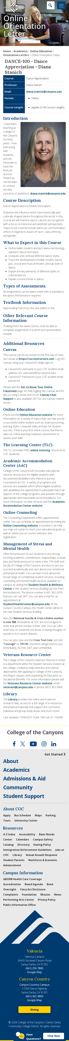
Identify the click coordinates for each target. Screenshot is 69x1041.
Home (7, 51)
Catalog (8, 844)
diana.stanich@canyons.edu (44, 91)
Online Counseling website (20, 525)
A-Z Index (9, 834)
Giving (34, 1009)
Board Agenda (34, 884)
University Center (25, 820)
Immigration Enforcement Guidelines (27, 850)
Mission (45, 894)
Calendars (22, 839)
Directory (23, 844)
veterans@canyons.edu (18, 687)
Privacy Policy (46, 899)
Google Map (34, 972)
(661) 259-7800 (34, 968)
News (57, 894)
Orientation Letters (16, 55)
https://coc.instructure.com (36, 359)
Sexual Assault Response (41, 855)
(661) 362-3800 (34, 996)
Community (18, 787)
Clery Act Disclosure (33, 889)
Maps (38, 815)
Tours (7, 820)
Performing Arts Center (18, 899)
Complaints (10, 894)
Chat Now (53, 1035)
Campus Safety (43, 839)
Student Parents (13, 860)
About (10, 761)
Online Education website (36, 415)
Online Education (41, 51)
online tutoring (40, 450)
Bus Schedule (22, 815)
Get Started (54, 754)
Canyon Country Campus (35, 984)
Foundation (29, 894)
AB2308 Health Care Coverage (22, 879)
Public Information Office (19, 905)
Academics (20, 51)
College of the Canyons (35, 732)
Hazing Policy (42, 844)
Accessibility (27, 834)
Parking (51, 815)
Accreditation (12, 884)
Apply (6, 815)
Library (12, 699)
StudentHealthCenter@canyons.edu (26, 604)
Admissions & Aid (24, 778)
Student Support (23, 795)
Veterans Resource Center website (30, 683)
